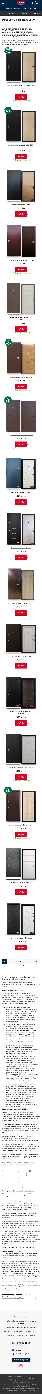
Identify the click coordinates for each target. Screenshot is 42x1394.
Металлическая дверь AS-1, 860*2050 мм (21, 146)
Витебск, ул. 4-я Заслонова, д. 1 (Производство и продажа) (21, 1322)
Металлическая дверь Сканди (21, 656)
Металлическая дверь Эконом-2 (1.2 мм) (21, 319)
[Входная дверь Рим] (21, 584)
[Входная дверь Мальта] (21, 529)
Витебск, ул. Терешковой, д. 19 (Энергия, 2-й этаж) (21, 1331)
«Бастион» (18, 1251)
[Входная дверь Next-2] (21, 863)
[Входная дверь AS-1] (21, 126)
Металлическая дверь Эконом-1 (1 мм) (21, 260)
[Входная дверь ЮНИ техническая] (21, 416)
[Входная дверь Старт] (21, 186)
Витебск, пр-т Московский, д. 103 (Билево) (21, 1327)
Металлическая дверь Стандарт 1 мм (21, 767)
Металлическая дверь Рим (21, 603)
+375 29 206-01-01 (13, 8)
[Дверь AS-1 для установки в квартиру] (21, 66)
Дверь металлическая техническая (21, 435)
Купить (21, 97)
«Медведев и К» (18, 1191)
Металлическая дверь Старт (21, 205)
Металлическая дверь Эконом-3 (21, 377)
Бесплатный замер (8, 1294)
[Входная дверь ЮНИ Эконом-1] (21, 241)
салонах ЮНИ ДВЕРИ (20, 44)
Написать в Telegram (22, 1354)
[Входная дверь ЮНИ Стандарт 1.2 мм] (21, 806)
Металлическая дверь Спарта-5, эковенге (21, 713)
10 (37, 961)
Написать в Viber (20, 1350)
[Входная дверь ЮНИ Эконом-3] (21, 358)
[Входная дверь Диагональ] (21, 919)
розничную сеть (7, 1300)
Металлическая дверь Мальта (21, 548)
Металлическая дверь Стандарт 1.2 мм (21, 825)
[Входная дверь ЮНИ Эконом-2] (21, 299)
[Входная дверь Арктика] (21, 473)
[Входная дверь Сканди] (21, 638)
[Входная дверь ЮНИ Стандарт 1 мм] (21, 749)
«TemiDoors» (29, 1191)
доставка (19, 1294)
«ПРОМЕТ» (20, 1136)
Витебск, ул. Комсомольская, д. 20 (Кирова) (21, 1335)
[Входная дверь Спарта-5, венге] (21, 693)
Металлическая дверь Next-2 (21, 883)
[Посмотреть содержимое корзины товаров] (37, 3)
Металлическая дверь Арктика (21, 492)
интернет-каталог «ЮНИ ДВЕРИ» (13, 1298)
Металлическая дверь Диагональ (21, 938)
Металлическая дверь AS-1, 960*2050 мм (21, 86)
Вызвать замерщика (21, 1360)
